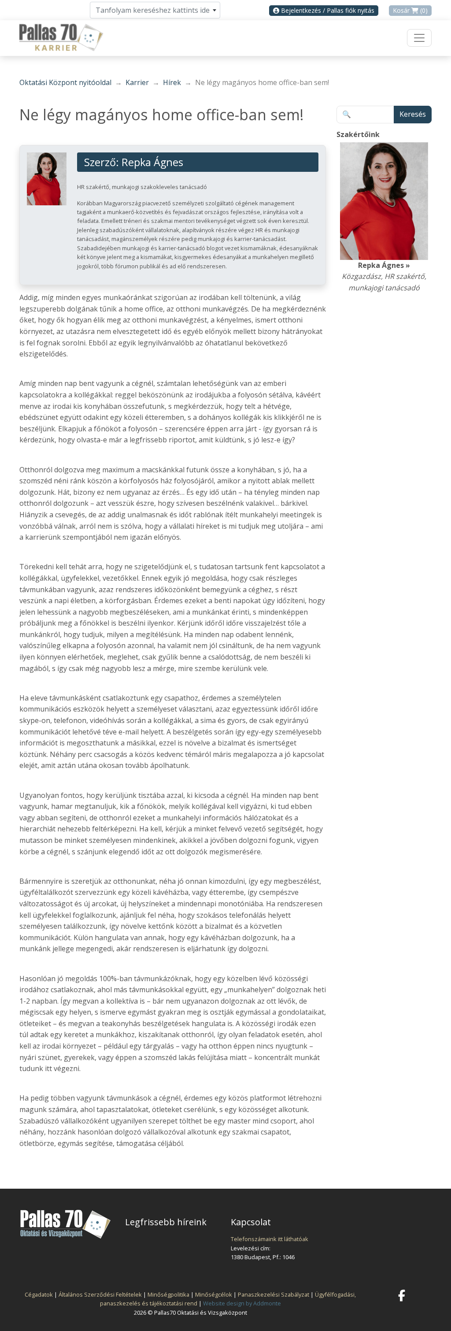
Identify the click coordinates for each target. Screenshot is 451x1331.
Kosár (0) (410, 10)
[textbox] (155, 10)
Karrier (137, 82)
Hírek (172, 82)
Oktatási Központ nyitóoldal (65, 82)
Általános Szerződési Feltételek (100, 1294)
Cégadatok (39, 1294)
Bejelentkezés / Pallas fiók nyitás (326, 10)
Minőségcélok (213, 1294)
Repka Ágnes (152, 162)
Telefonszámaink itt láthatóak (269, 1239)
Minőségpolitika (168, 1294)
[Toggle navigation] (419, 38)
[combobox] (155, 10)
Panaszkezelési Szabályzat (273, 1294)
